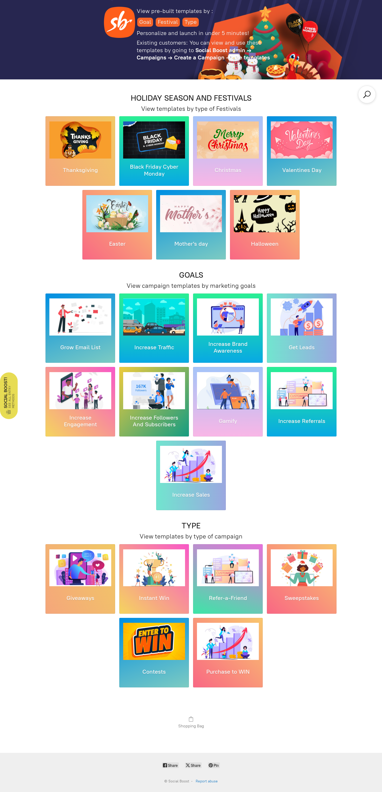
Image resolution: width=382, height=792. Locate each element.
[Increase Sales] (191, 465)
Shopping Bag (191, 725)
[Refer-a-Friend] (228, 568)
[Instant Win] (154, 568)
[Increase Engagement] (80, 391)
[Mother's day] (191, 214)
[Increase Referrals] (302, 391)
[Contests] (154, 642)
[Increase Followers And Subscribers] (154, 391)
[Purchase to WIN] (228, 642)
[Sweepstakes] (302, 568)
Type (191, 21)
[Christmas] (228, 140)
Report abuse (207, 781)
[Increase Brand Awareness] (228, 317)
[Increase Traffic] (154, 317)
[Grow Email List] (80, 317)
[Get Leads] (302, 317)
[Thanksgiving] (80, 140)
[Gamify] (228, 391)
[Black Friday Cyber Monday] (154, 140)
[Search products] (367, 94)
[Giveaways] (80, 568)
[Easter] (117, 214)
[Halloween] (265, 214)
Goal (145, 21)
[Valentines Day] (302, 140)
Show (9, 395)
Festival (168, 21)
